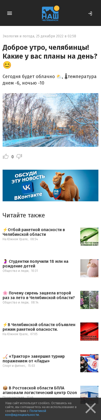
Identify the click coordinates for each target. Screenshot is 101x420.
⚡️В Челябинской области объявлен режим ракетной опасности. (39, 327)
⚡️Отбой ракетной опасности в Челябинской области (34, 232)
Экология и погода (18, 36)
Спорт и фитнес (14, 366)
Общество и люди (15, 271)
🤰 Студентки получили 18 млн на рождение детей (35, 263)
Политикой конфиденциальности (25, 413)
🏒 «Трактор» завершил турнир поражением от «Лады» (34, 358)
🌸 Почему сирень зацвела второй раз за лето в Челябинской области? (39, 295)
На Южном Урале (15, 239)
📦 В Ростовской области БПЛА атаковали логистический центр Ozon (40, 390)
